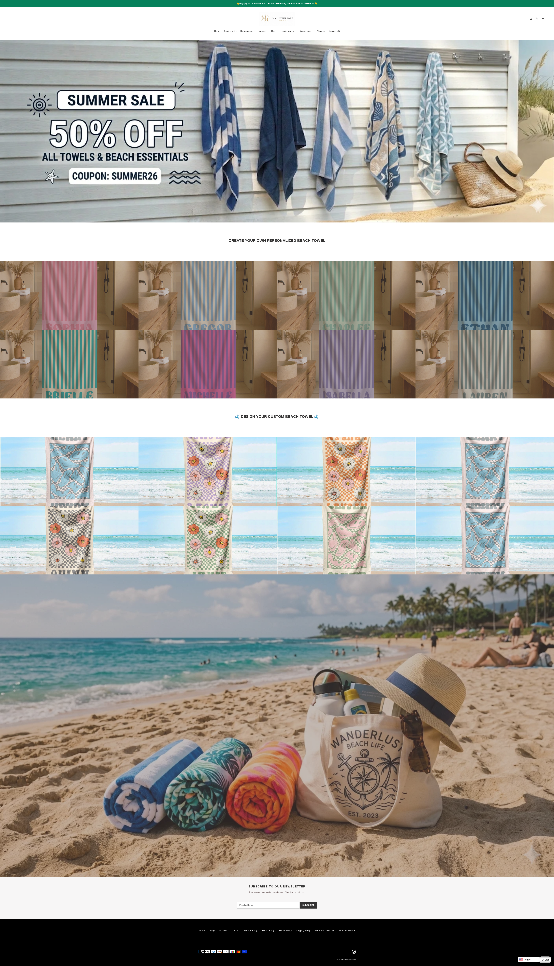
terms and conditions (324, 930)
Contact (235, 930)
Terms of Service (347, 930)
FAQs (212, 930)
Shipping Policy (303, 930)
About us (223, 930)
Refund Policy (285, 930)
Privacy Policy (250, 930)
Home (202, 930)
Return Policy (268, 930)
